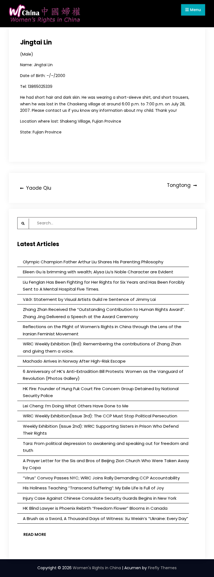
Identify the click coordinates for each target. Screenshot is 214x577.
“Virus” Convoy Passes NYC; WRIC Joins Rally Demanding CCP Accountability (101, 478)
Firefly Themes (162, 568)
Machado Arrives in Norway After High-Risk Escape (74, 361)
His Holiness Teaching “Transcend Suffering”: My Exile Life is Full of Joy (93, 488)
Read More (34, 534)
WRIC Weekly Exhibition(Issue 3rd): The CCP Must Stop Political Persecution (100, 416)
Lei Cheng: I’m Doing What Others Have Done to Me (75, 406)
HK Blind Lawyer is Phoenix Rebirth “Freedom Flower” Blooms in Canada (95, 508)
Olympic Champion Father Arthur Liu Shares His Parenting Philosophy (93, 262)
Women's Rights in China (97, 568)
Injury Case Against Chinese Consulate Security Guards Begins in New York (99, 498)
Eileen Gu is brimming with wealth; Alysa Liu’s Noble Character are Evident (98, 272)
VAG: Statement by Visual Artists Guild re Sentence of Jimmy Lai (89, 299)
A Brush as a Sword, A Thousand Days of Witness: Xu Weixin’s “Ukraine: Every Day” (105, 518)
